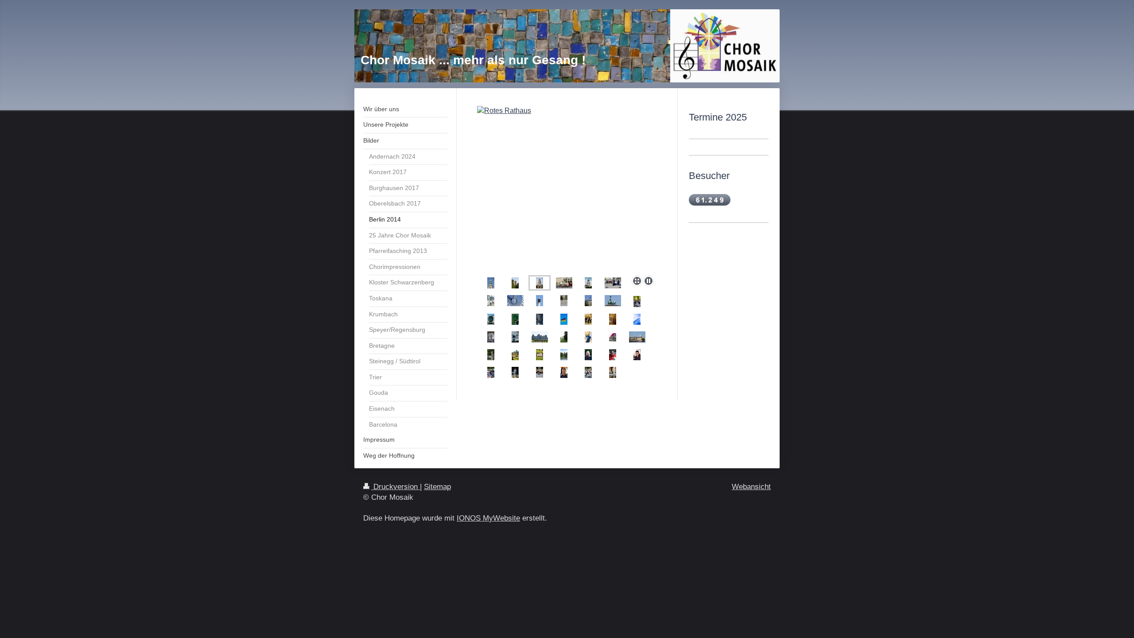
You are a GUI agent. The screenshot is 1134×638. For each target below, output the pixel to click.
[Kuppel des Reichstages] (539, 319)
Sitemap (437, 486)
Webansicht (751, 486)
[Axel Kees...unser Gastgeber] (563, 372)
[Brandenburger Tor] (613, 300)
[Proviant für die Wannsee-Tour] (588, 372)
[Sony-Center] (515, 300)
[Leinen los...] (490, 372)
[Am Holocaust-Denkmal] (613, 282)
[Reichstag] (540, 336)
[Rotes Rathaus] (515, 282)
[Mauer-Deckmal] (563, 300)
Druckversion (395, 486)
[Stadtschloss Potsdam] (637, 336)
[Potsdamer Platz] (539, 300)
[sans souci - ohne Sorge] (515, 354)
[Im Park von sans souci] (563, 336)
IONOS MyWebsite (488, 518)
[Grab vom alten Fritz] (539, 354)
